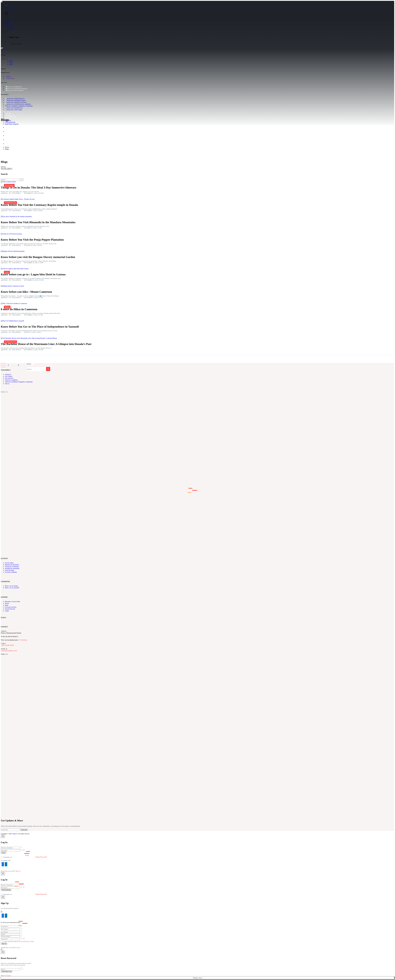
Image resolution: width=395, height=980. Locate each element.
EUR (10, 7)
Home (7, 147)
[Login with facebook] (2, 865)
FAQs (7, 603)
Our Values (21, 100)
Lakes (7, 272)
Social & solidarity (11, 572)
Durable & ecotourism (12, 568)
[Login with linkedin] (5, 865)
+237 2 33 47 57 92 (7, 645)
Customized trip (10, 115)
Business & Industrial (12, 565)
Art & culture (9, 185)
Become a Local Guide (12, 601)
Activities (8, 113)
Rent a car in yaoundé (12, 588)
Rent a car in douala (11, 586)
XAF (7, 5)
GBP (10, 11)
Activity (19, 86)
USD (10, 9)
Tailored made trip (22, 88)
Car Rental (20, 90)
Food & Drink (9, 570)
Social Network (10, 609)
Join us (20, 108)
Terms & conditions (24, 104)
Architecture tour (10, 203)
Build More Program (11, 117)
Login (7, 21)
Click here (23, 640)
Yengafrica (15, 834)
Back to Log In (6, 975)
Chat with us (10, 78)
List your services (10, 607)
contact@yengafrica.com (9, 651)
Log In (18, 947)
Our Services (22, 102)
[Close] (3, 836)
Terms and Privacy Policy (26, 941)
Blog (6, 605)
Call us (8, 76)
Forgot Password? (41, 857)
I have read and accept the (18, 941)
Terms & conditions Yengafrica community (19, 106)
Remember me (7, 857)
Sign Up (7, 23)
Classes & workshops (12, 566)
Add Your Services (11, 19)
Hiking (7, 307)
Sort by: (3, 167)
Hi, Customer (9, 25)
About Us (21, 98)
